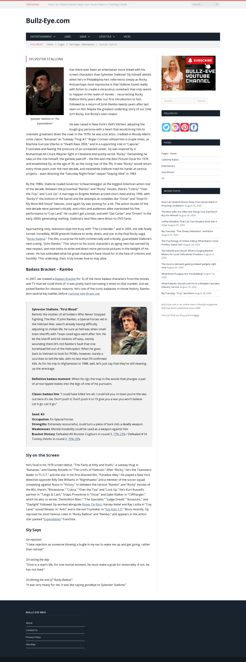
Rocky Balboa (36, 239)
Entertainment (41, 36)
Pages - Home (169, 153)
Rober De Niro (92, 504)
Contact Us (32, 630)
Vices (127, 36)
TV (163, 178)
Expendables (52, 519)
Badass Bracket (65, 279)
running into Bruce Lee (84, 294)
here (196, 315)
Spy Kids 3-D (114, 509)
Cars (67, 36)
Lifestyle (105, 36)
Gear (83, 36)
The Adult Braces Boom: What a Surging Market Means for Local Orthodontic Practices (187, 252)
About (29, 622)
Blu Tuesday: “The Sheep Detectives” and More (187, 231)
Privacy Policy (33, 637)
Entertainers (168, 166)
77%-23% (119, 434)
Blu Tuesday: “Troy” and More (178, 293)
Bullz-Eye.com (48, 20)
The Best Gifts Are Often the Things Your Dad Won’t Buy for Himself (88, 4)
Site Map (30, 644)
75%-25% (74, 439)
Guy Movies (168, 172)
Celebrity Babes (170, 159)
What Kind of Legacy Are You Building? (182, 273)
